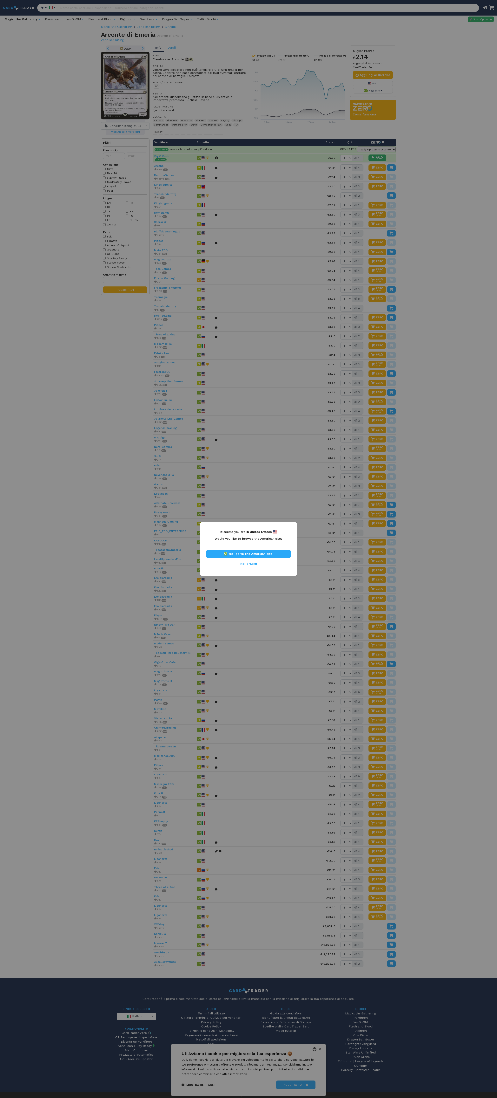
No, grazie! (248, 564)
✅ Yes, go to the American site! (248, 554)
